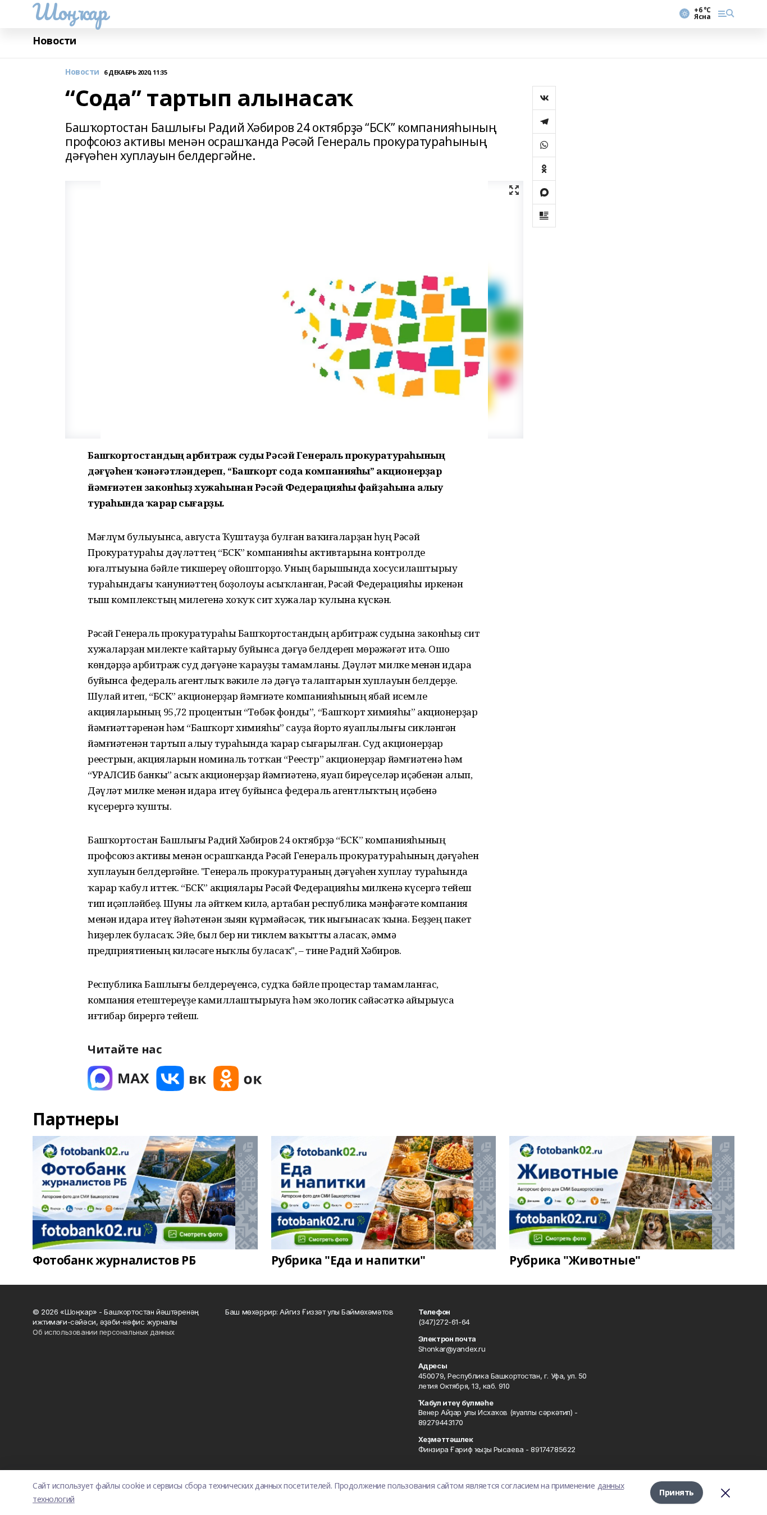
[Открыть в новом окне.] (118, 1078)
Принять (676, 1492)
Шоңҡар (70, 12)
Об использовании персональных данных (104, 1331)
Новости (54, 41)
